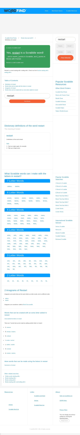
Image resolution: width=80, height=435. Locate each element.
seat (39, 241)
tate (14, 246)
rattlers (8, 344)
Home (46, 10)
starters (13, 353)
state (29, 218)
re (41, 281)
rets (20, 241)
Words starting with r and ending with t (15, 382)
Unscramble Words (61, 104)
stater (9, 201)
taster (31, 201)
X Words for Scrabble (61, 189)
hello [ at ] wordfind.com (66, 395)
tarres (17, 201)
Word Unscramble (28, 304)
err (8, 263)
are (8, 261)
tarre (42, 218)
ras (24, 263)
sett (15, 243)
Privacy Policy (63, 410)
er (27, 281)
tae (30, 266)
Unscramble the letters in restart (13, 318)
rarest (17, 198)
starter (17, 186)
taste (15, 221)
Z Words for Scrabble (61, 186)
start (22, 218)
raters (31, 198)
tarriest (12, 340)
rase (33, 238)
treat (28, 223)
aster (9, 215)
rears (43, 215)
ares (8, 235)
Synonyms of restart (10, 365)
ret (40, 263)
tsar (26, 249)
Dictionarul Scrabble (61, 239)
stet (32, 243)
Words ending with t (10, 380)
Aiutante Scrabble (60, 233)
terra (8, 223)
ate (24, 261)
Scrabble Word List (14, 409)
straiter (8, 340)
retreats (9, 331)
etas (20, 238)
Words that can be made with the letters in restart (18, 86)
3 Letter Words (59, 211)
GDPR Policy (63, 400)
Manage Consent (64, 420)
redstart (9, 336)
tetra (22, 223)
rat (30, 263)
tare (38, 243)
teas (31, 246)
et (37, 281)
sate (26, 241)
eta (19, 263)
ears (27, 235)
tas (41, 266)
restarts (9, 353)
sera (45, 241)
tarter (23, 201)
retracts (9, 327)
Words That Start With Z (62, 195)
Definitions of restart (10, 84)
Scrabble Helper (60, 108)
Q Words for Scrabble (61, 192)
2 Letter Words (59, 208)
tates (28, 221)
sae (46, 263)
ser (20, 266)
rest (14, 241)
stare (16, 218)
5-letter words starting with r (12, 376)
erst (14, 238)
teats (42, 221)
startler (13, 344)
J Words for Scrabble (61, 183)
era (46, 261)
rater (29, 215)
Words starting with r (10, 378)
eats (40, 235)
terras (45, 201)
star (20, 243)
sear (32, 241)
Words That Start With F (62, 202)
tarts (8, 221)
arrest (9, 198)
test (44, 246)
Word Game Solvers (57, 10)
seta (8, 243)
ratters (9, 186)
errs (8, 238)
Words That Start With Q (62, 199)
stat (26, 243)
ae (8, 281)
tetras (9, 203)
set (25, 266)
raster (24, 198)
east (33, 235)
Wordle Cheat (59, 98)
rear (8, 241)
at (22, 281)
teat (38, 246)
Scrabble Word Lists (71, 10)
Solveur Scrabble (60, 226)
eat (40, 261)
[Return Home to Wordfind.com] (15, 13)
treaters (13, 331)
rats (45, 238)
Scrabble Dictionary (61, 101)
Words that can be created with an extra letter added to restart (21, 90)
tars (44, 243)
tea (8, 269)
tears (35, 221)
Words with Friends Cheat (62, 95)
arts (15, 235)
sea (14, 266)
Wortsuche (58, 229)
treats (16, 203)
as (18, 281)
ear (35, 261)
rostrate (9, 349)
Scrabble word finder (39, 395)
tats (20, 246)
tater (21, 221)
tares (35, 218)
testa (15, 223)
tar (36, 266)
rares (16, 215)
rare (26, 238)
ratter (38, 198)
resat (9, 218)
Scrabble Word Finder (61, 92)
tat (46, 266)
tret (20, 249)
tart (8, 246)
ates (21, 235)
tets (8, 249)
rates (36, 215)
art (19, 261)
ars (14, 261)
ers (13, 263)
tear (26, 246)
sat (8, 266)
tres (14, 249)
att (30, 261)
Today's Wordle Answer (62, 111)
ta (46, 281)
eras (46, 235)
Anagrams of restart (10, 88)
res (35, 263)
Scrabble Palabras (60, 236)
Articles (11, 404)
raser (23, 215)
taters (38, 201)
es (32, 281)
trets (34, 223)
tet (14, 269)
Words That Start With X (62, 205)
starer (45, 198)
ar (13, 281)
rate (39, 238)
